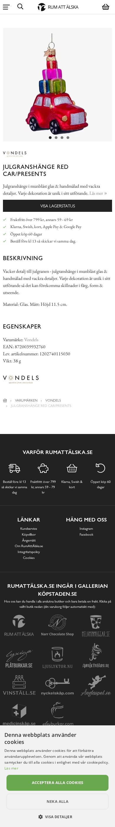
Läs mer (11, 768)
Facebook (86, 534)
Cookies (28, 558)
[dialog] (57, 776)
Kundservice (28, 528)
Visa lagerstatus (57, 205)
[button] (58, 816)
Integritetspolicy (29, 552)
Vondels (31, 339)
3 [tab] (62, 138)
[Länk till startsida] (5, 400)
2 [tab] (56, 138)
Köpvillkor (29, 534)
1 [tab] (50, 138)
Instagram (86, 528)
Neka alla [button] (58, 801)
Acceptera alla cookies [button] (57, 782)
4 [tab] (68, 138)
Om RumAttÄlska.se (29, 546)
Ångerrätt (29, 540)
